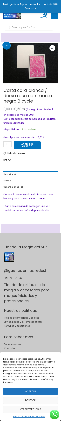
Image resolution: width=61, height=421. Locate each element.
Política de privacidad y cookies (29, 416)
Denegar (30, 400)
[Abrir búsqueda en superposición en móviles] (29, 27)
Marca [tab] (7, 180)
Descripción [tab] (10, 174)
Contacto (9, 348)
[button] (52, 48)
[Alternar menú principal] (54, 16)
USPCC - (8, 160)
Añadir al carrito (27, 145)
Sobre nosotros (12, 344)
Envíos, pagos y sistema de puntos (23, 321)
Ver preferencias (30, 409)
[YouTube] (20, 278)
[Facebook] (6, 278)
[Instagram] (11, 278)
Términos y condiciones (17, 326)
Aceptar (30, 391)
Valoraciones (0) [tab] (13, 187)
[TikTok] (16, 278)
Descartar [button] (30, 8)
